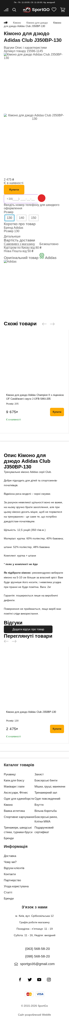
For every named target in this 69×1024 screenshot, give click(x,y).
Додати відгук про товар (28, 629)
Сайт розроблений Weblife (34, 1014)
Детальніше (12, 236)
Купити (14, 189)
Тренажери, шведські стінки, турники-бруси (18, 830)
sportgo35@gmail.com (37, 964)
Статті (8, 892)
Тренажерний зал (45, 792)
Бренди (9, 838)
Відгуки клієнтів (14, 868)
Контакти (10, 874)
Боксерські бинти (45, 780)
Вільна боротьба (45, 810)
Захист (39, 774)
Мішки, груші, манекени (49, 786)
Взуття (39, 804)
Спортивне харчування (19, 816)
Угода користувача (16, 886)
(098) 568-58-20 (37, 956)
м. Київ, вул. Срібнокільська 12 (34, 915)
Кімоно (8, 804)
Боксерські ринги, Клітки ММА (46, 819)
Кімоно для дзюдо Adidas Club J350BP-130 (31, 711)
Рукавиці (10, 774)
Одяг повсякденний (47, 798)
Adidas (18, 227)
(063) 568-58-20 (37, 949)
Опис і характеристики (31, 47)
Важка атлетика (14, 810)
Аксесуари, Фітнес (16, 792)
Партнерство (12, 880)
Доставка (10, 855)
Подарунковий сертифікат (43, 830)
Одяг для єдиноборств (19, 798)
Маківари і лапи (14, 786)
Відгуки (9, 47)
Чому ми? (10, 862)
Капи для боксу (14, 780)
